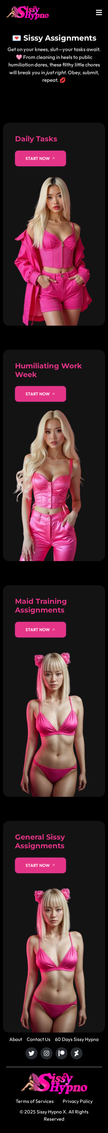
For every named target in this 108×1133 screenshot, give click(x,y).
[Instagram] (46, 1053)
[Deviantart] (76, 1053)
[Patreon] (62, 1053)
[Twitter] (32, 1053)
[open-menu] (99, 13)
